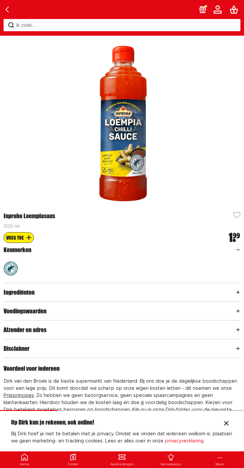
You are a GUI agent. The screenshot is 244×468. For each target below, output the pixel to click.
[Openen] (238, 249)
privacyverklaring (184, 441)
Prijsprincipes (19, 395)
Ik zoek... (25, 25)
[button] (203, 9)
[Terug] (7, 9)
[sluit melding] (226, 424)
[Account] (218, 9)
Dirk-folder (177, 409)
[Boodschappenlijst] (235, 9)
